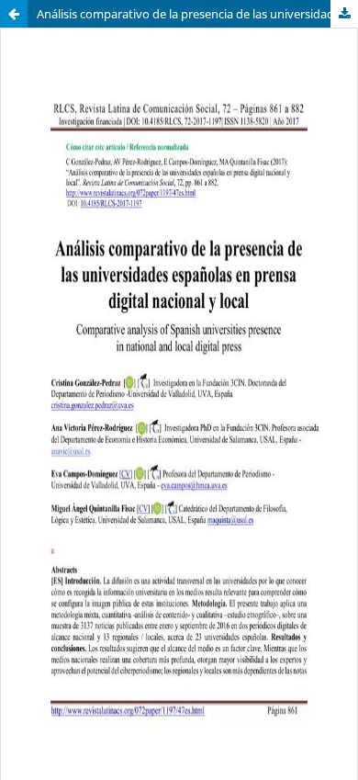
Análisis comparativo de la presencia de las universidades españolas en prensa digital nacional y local (197, 14)
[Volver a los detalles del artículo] (14, 14)
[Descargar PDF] (344, 14)
